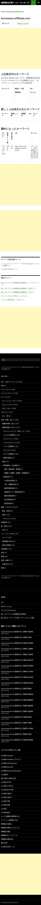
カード (3, 397)
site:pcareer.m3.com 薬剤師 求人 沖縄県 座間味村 (17, 694)
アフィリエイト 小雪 (3, 150)
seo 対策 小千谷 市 (7, 786)
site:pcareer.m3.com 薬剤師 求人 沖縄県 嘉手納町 (17, 740)
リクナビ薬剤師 (8, 454)
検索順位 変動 (5, 831)
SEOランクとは (23, 23)
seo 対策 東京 (5, 812)
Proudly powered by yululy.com (10, 902)
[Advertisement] (20, 48)
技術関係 (6, 477)
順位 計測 (4, 843)
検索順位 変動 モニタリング (10, 828)
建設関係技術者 (9, 488)
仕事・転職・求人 (7, 420)
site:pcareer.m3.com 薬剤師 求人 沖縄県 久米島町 (17, 654)
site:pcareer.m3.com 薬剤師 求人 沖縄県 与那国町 (17, 632)
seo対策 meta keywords (9, 763)
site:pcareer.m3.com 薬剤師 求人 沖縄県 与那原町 (17, 711)
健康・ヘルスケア (7, 507)
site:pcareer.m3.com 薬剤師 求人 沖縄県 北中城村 (17, 728)
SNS (2, 385)
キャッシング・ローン (9, 401)
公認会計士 (5, 564)
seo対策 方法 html (7, 755)
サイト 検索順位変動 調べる (10, 816)
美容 (3, 515)
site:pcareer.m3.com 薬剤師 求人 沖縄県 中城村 (16, 723)
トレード (5, 537)
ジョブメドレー (8, 439)
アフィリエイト (6, 389)
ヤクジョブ (7, 450)
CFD (3, 530)
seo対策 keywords (7, 767)
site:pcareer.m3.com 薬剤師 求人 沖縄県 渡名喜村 (17, 683)
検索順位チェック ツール (9, 835)
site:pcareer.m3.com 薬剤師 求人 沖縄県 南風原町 (17, 706)
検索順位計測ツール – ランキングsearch (16, 2)
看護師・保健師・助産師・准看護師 (16, 473)
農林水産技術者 (9, 496)
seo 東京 (4, 809)
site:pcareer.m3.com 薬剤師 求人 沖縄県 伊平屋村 (17, 666)
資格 (3, 461)
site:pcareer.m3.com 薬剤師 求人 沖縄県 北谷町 (16, 734)
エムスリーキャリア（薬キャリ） (14, 431)
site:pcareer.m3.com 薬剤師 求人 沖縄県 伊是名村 (17, 660)
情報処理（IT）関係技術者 (13, 492)
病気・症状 (5, 511)
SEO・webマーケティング (10, 382)
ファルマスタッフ (9, 442)
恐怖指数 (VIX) (7, 541)
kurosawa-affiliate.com (15, 11)
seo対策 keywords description (11, 771)
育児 (2, 553)
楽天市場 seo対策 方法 (8, 778)
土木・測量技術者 (10, 484)
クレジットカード (8, 404)
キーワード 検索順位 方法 (9, 820)
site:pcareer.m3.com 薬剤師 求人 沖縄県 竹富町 (16, 637)
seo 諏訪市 (4, 774)
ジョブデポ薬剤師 (9, 435)
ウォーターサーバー (7, 393)
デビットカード (7, 408)
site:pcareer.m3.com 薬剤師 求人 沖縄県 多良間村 (17, 643)
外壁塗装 (4, 522)
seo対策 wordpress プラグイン (11, 759)
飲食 (2, 568)
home (3, 11)
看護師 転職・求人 (8, 423)
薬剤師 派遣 (7, 458)
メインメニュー (38, 2)
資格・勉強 (4, 560)
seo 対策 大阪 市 (6, 793)
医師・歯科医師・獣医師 (12, 469)
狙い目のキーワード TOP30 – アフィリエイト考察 (17, 618)
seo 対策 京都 (5, 805)
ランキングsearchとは (8, 610)
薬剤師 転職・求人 (8, 427)
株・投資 (4, 526)
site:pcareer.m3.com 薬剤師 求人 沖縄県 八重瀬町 (17, 649)
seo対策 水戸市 (6, 782)
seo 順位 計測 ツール (8, 847)
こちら (30, 367)
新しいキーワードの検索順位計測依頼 (13, 283)
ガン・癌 (5, 416)
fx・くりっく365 (7, 534)
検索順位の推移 (6, 824)
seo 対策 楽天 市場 (7, 790)
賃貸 (2, 556)
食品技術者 (8, 503)
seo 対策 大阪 (5, 801)
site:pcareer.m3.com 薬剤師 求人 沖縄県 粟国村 (16, 688)
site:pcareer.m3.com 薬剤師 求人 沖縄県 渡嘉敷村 (17, 700)
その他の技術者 (9, 480)
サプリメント (5, 412)
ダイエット (7, 518)
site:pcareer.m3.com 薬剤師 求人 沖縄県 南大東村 (17, 677)
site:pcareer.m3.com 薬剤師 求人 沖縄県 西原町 (16, 717)
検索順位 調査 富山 (7, 839)
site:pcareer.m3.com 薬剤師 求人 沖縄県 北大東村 (17, 671)
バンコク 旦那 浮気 (7, 300)
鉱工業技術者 (8, 499)
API (2, 603)
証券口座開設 (6, 545)
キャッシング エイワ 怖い (9, 296)
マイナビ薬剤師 (8, 446)
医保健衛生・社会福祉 (10, 465)
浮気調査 (4, 549)
